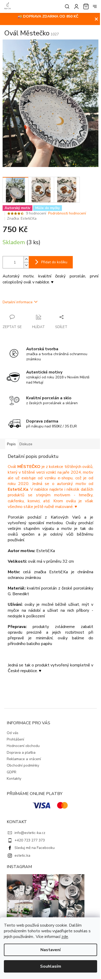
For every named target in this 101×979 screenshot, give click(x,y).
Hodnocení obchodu (23, 745)
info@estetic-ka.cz (30, 832)
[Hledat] (66, 6)
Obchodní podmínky (23, 765)
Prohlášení (15, 739)
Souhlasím (50, 966)
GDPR (11, 772)
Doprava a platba (21, 752)
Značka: (22, 218)
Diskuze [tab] (25, 444)
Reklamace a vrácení (24, 759)
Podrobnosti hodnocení (67, 213)
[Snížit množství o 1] (26, 265)
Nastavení (50, 950)
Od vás (12, 732)
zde (64, 937)
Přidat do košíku (54, 262)
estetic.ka (22, 855)
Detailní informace (18, 302)
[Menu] (95, 6)
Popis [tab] (11, 444)
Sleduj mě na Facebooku (35, 847)
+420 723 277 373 (30, 840)
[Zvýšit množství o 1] (26, 259)
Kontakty (14, 778)
